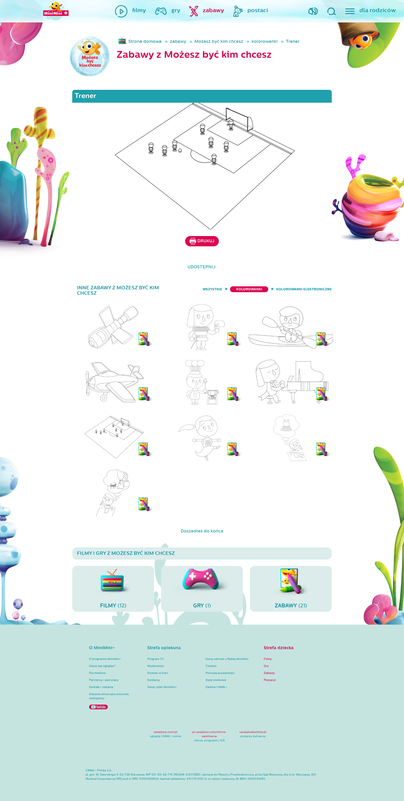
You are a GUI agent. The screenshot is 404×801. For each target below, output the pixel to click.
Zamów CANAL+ (216, 687)
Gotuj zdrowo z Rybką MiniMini (227, 659)
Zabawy (269, 673)
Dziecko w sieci (157, 673)
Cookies (211, 666)
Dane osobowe (216, 680)
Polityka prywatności (220, 673)
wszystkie (212, 289)
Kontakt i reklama (101, 687)
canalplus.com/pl (165, 732)
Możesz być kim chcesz (219, 41)
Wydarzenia (155, 666)
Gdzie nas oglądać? (102, 666)
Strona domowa (145, 41)
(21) (291, 605)
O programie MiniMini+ (105, 659)
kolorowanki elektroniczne (304, 289)
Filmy (268, 659)
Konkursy (153, 680)
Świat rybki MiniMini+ (162, 687)
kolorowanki (265, 41)
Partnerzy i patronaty (104, 680)
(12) (113, 605)
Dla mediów (97, 673)
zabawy (178, 41)
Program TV (155, 659)
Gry (266, 666)
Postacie (270, 680)
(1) (202, 605)
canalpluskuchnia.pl (252, 732)
